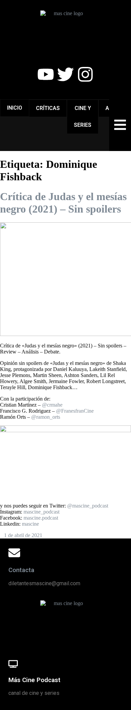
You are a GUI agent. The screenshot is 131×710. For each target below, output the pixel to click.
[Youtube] (45, 74)
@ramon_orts (45, 417)
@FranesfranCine (75, 411)
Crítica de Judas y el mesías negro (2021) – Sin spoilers (63, 202)
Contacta (21, 570)
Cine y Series (82, 116)
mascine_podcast (41, 512)
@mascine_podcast (87, 506)
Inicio (14, 108)
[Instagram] (85, 74)
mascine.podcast (41, 518)
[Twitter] (65, 74)
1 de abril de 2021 (23, 535)
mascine (30, 524)
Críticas (48, 108)
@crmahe (52, 405)
